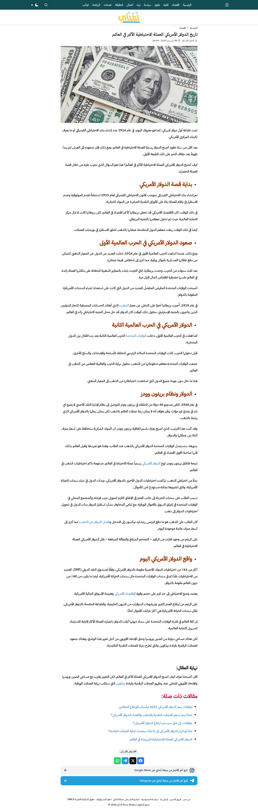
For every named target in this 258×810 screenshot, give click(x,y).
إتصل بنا (164, 799)
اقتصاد (182, 28)
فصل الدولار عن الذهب (95, 521)
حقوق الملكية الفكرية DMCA (81, 799)
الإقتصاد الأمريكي (125, 593)
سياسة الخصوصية (149, 799)
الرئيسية (193, 28)
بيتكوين (120, 683)
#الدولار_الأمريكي (128, 751)
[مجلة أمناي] (129, 17)
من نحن (186, 799)
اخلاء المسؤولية (104, 799)
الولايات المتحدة (136, 335)
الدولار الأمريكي (151, 463)
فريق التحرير (175, 799)
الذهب (124, 305)
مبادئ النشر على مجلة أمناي (126, 799)
